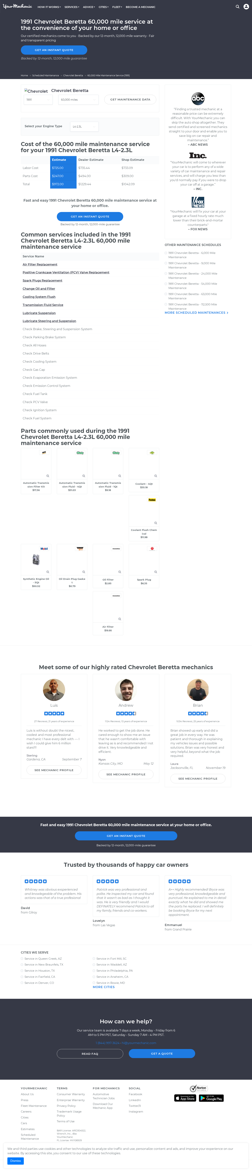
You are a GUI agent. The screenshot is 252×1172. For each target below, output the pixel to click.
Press (24, 1100)
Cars (24, 1123)
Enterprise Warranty (71, 1100)
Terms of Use (66, 1121)
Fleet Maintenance (34, 1106)
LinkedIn (135, 1100)
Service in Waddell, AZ (111, 964)
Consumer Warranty (71, 1094)
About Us (27, 1094)
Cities (24, 1117)
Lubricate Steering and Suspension (49, 321)
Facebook (135, 1094)
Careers (26, 1111)
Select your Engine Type (43, 126)
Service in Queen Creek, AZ (43, 958)
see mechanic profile (54, 770)
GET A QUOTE (162, 1053)
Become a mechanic (140, 7)
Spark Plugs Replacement (42, 280)
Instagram (136, 1111)
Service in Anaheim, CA (112, 976)
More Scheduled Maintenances (195, 312)
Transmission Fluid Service (43, 305)
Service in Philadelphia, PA (114, 970)
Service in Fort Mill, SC (111, 958)
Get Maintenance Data (130, 99)
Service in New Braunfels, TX (44, 964)
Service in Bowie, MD (110, 983)
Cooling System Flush (39, 297)
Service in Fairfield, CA (40, 976)
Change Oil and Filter (39, 288)
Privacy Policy (66, 1106)
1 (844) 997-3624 (108, 1043)
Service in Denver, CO (39, 983)
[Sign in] (246, 7)
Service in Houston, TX (40, 970)
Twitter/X (135, 1106)
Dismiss (15, 1160)
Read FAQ (90, 1053)
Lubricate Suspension (39, 313)
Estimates (27, 1129)
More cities (104, 987)
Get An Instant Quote (90, 216)
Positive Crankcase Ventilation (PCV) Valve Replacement (66, 272)
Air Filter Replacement (40, 264)
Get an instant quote (54, 50)
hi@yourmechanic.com (139, 1043)
